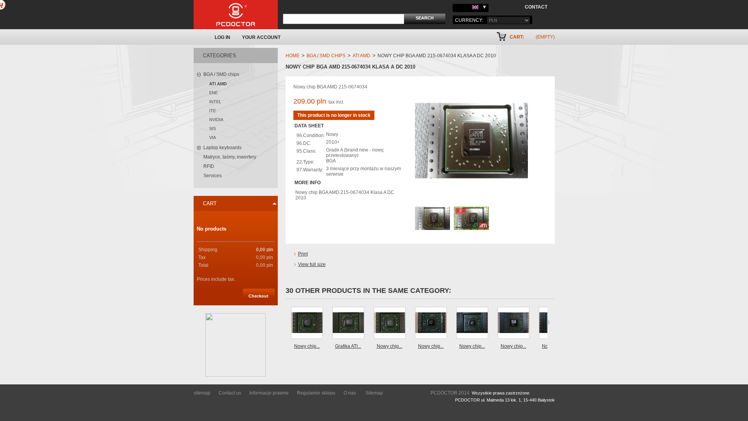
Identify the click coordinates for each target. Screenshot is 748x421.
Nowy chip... (307, 346)
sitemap (202, 393)
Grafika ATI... (348, 346)
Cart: (517, 37)
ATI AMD (218, 83)
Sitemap (374, 393)
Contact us (230, 393)
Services (212, 175)
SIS (212, 128)
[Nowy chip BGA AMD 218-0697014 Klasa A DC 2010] (472, 323)
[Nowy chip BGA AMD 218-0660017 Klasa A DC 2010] (431, 323)
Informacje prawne (269, 393)
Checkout (258, 296)
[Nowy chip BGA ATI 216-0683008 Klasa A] (513, 323)
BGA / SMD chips (221, 74)
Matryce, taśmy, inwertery (229, 157)
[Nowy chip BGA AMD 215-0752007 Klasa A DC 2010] (390, 323)
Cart (210, 203)
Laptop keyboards (222, 147)
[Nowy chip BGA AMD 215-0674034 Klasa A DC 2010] (432, 203)
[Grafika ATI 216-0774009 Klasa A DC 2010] (348, 323)
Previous (287, 322)
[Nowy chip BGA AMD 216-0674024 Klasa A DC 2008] (307, 323)
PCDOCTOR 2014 (449, 393)
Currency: (469, 20)
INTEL (215, 101)
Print (303, 254)
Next (549, 322)
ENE (213, 92)
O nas (350, 393)
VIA (212, 137)
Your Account (261, 37)
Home (293, 55)
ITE (212, 110)
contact (536, 7)
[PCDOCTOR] (236, 14)
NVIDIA (216, 119)
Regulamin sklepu (316, 393)
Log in (222, 37)
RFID (208, 166)
